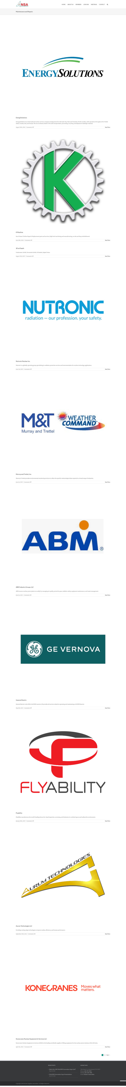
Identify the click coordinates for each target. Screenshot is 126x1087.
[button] (107, 4)
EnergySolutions (21, 118)
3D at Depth (20, 248)
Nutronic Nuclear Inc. (23, 361)
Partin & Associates (89, 1074)
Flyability (19, 813)
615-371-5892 (88, 1071)
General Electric (21, 700)
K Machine (19, 232)
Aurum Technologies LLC (24, 926)
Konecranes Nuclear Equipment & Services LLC (31, 1039)
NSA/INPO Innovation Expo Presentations (60, 1074)
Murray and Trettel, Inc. (24, 474)
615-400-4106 (88, 1072)
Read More (107, 127)
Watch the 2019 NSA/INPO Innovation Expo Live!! (62, 1069)
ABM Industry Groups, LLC (25, 587)
